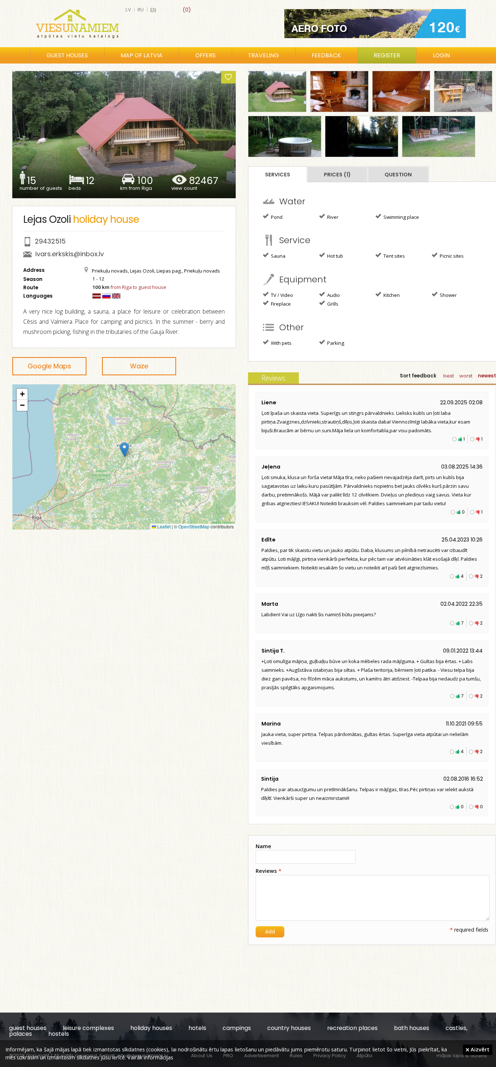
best (448, 375)
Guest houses (67, 55)
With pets (281, 343)
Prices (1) (337, 174)
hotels (197, 1028)
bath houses (411, 1028)
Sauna (277, 256)
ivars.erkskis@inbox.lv (69, 253)
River (332, 217)
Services (277, 174)
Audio (333, 295)
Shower (448, 295)
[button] (124, 449)
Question (398, 174)
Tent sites (393, 256)
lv (128, 9)
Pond (276, 217)
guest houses (27, 1028)
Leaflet (163, 526)
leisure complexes (88, 1028)
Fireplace (280, 304)
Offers (205, 55)
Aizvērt (479, 1049)
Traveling (263, 55)
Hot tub (334, 256)
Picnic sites (451, 256)
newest (487, 375)
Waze (139, 366)
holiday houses (151, 1028)
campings (237, 1028)
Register (387, 55)
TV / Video (281, 295)
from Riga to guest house (138, 287)
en (153, 9)
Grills (332, 304)
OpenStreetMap (194, 526)
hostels (58, 1034)
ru (141, 9)
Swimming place (400, 217)
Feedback (326, 55)
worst (465, 375)
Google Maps (49, 366)
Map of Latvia (142, 55)
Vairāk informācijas (150, 1057)
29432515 (50, 241)
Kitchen (391, 295)
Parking (335, 343)
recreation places (352, 1028)
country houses (289, 1028)
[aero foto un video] (375, 23)
